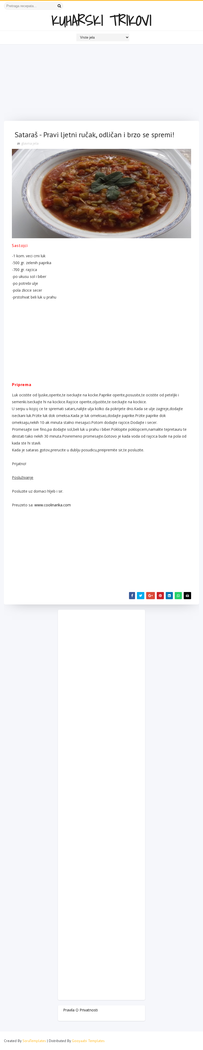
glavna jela (30, 143)
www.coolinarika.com (52, 504)
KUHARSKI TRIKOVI (101, 20)
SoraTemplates (34, 1040)
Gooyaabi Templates (88, 1040)
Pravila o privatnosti (80, 1009)
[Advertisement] (101, 84)
